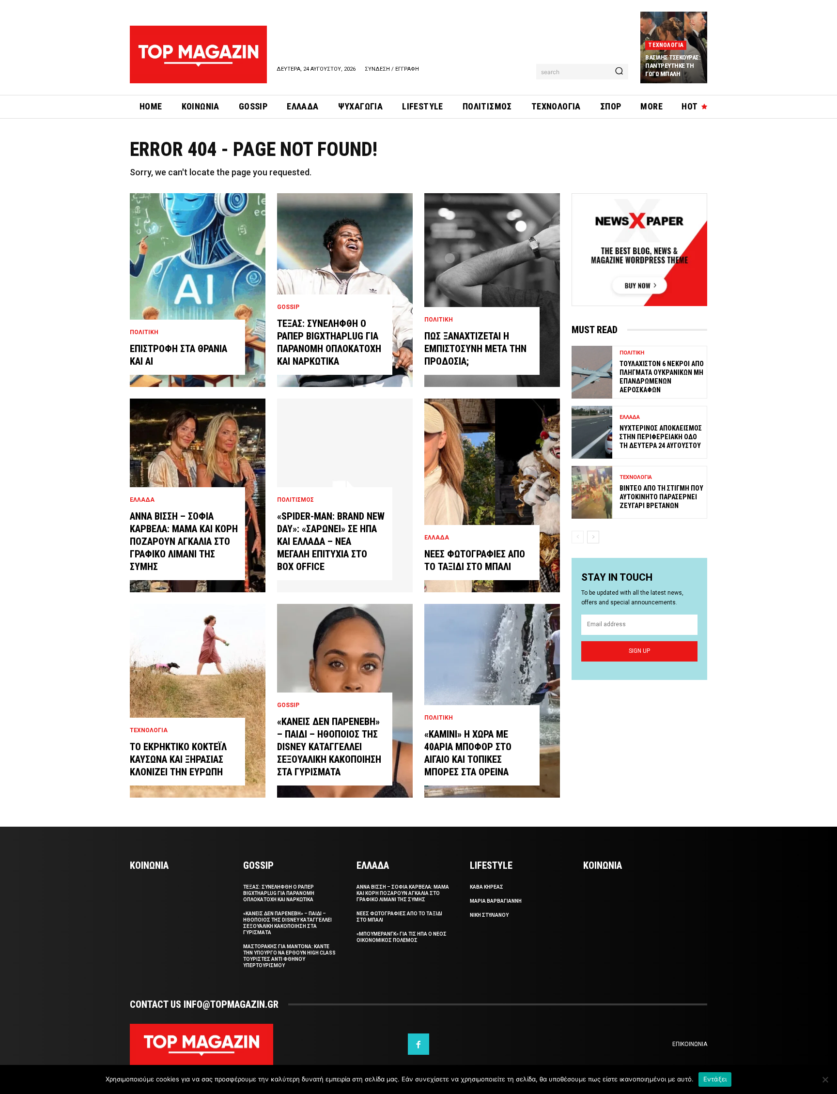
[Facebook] (418, 1044)
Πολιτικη (144, 332)
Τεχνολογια (665, 45)
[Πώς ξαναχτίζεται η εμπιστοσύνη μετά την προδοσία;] (492, 290)
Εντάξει (715, 1079)
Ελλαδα (142, 500)
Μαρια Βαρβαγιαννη (496, 901)
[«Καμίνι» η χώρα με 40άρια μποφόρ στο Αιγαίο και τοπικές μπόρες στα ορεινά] (492, 701)
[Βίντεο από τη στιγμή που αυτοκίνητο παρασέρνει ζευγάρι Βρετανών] (592, 492)
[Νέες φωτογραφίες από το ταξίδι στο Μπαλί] (492, 495)
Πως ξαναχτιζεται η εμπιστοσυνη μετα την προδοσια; (475, 348)
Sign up (639, 650)
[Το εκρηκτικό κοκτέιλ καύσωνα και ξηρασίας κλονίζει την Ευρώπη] (197, 701)
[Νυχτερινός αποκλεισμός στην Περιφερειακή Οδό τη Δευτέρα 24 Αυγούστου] (592, 432)
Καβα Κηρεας (486, 887)
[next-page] (593, 537)
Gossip (288, 307)
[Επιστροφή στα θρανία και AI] (197, 290)
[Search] (619, 71)
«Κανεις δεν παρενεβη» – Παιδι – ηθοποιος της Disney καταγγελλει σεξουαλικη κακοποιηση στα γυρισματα (329, 747)
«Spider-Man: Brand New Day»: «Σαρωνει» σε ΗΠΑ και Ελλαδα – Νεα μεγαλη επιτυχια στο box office (331, 541)
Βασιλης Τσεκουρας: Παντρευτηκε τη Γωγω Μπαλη (672, 65)
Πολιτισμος (295, 500)
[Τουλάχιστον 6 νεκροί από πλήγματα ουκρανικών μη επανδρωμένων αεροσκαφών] (592, 372)
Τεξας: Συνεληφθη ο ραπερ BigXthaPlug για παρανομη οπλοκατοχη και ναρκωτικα (278, 893)
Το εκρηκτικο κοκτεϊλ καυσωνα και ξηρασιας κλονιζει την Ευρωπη (178, 759)
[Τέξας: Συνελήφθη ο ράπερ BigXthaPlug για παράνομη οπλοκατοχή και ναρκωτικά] (345, 290)
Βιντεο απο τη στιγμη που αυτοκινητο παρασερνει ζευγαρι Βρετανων (661, 496)
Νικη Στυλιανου (489, 915)
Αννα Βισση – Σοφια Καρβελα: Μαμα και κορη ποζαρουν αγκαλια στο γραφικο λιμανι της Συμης (184, 541)
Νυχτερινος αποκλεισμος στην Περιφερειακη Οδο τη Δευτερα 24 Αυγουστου (661, 436)
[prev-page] (578, 537)
